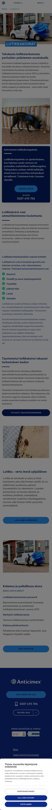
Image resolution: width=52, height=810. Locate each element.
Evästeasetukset (26, 791)
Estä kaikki (25, 804)
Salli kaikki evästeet (26, 798)
